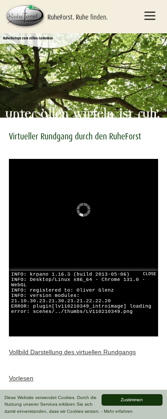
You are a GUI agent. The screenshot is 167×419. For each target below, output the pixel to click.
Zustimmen (132, 399)
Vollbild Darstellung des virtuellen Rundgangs (72, 352)
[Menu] (150, 15)
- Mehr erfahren (117, 411)
